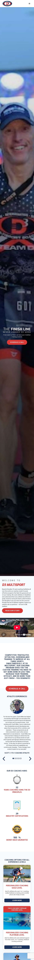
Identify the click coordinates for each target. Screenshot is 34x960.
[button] (29, 3)
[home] (7, 3)
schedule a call (17, 342)
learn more (17, 900)
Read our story (12, 611)
